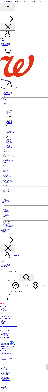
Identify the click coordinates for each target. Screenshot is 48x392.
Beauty (5, 173)
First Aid (5, 185)
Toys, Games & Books (7, 180)
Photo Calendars (4, 388)
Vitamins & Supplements (6, 378)
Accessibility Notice (5, 335)
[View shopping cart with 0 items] (7, 54)
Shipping (3, 308)
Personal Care (6, 174)
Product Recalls (4, 333)
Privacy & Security (5, 337)
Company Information (5, 318)
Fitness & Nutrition (5, 369)
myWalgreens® (4, 313)
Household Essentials (5, 373)
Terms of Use (4, 359)
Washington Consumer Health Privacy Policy (9, 344)
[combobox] (12, 280)
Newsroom (4, 321)
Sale (4, 188)
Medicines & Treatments (7, 177)
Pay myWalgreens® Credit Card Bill (7, 316)
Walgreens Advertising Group (7, 346)
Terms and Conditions (5, 330)
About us (3, 320)
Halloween (5, 171)
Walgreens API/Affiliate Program (8, 326)
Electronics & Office (5, 368)
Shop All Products (5, 390)
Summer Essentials (7, 169)
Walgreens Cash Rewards (6, 43)
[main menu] (7, 7)
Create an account (5, 262)
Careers (3, 323)
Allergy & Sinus (6, 172)
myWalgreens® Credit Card (6, 315)
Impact (3, 322)
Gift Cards (3, 370)
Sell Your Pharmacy (5, 350)
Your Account (4, 41)
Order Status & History (5, 267)
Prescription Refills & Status (6, 44)
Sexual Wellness (4, 376)
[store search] (26, 277)
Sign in (3, 40)
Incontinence (6, 184)
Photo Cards (4, 385)
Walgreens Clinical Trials (6, 348)
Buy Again (5, 190)
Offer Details (4, 332)
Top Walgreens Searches (6, 380)
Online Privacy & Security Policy (7, 357)
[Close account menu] (4, 38)
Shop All (5, 168)
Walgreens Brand (6, 182)
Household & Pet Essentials (8, 176)
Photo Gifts (4, 389)
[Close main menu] (1, 77)
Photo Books (4, 387)
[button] (24, 34)
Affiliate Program (4, 328)
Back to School (6, 170)
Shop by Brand (6, 189)
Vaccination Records (5, 45)
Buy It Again (4, 46)
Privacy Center (4, 339)
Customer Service (4, 306)
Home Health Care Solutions (8, 181)
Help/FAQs (4, 310)
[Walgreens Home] (1, 11)
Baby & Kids (6, 179)
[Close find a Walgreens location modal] (46, 271)
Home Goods (4, 371)
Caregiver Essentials (5, 366)
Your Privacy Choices (5, 343)
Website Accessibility (5, 334)
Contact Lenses (6, 175)
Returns (3, 309)
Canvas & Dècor (4, 386)
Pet (2, 375)
